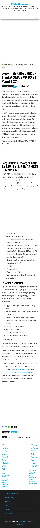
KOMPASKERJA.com (20, 4)
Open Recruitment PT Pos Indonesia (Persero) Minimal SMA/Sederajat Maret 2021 (6, 479)
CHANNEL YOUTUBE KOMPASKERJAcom (20, 372)
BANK (13, 432)
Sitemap (7, 505)
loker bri (14, 437)
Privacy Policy (9, 498)
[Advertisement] (20, 40)
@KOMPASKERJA (19, 369)
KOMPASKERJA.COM (11, 494)
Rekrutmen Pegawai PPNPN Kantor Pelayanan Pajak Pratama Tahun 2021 (33, 476)
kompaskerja (24, 86)
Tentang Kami (9, 513)
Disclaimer (8, 502)
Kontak (7, 509)
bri (9, 437)
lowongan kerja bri (24, 437)
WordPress (22, 521)
